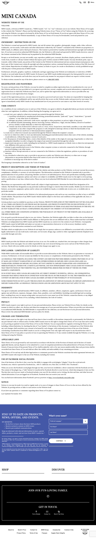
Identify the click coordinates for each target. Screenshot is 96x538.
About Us (11, 530)
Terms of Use (34, 533)
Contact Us (33, 530)
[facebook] (48, 496)
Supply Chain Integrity (58, 533)
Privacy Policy (21, 533)
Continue (59, 441)
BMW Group (45, 530)
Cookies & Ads (68, 530)
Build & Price (22, 530)
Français (44, 533)
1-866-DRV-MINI (53, 79)
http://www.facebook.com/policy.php (61, 378)
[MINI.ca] (5, 3)
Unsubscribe (56, 530)
